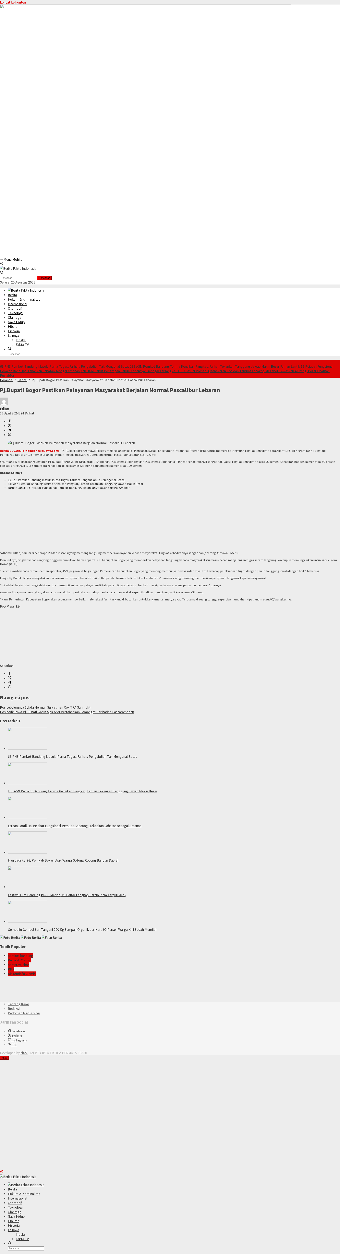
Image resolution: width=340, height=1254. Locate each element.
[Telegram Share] (9, 430)
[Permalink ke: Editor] (4, 404)
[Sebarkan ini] (9, 421)
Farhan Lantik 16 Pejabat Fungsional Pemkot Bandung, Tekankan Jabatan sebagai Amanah (69, 488)
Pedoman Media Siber (24, 1013)
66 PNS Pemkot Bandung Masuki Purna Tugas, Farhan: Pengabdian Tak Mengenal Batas (64, 366)
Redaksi (14, 1008)
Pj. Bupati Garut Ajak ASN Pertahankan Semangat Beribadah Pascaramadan (67, 712)
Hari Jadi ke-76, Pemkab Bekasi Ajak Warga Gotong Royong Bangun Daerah (63, 860)
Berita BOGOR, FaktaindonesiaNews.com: (29, 451)
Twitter (16, 1035)
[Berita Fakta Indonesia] (18, 268)
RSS (14, 1044)
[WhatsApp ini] (9, 435)
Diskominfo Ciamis (22, 973)
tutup (4, 1057)
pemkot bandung (20, 955)
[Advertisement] (118, 520)
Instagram (19, 1040)
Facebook (18, 1031)
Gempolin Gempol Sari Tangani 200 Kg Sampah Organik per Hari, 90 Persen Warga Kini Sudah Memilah (82, 929)
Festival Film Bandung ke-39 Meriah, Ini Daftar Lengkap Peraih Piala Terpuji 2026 (67, 895)
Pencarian (44, 277)
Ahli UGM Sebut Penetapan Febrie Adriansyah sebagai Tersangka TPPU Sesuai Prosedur (144, 371)
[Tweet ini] (9, 426)
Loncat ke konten (13, 2)
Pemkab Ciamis (19, 960)
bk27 (24, 1053)
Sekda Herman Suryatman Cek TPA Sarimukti (45, 707)
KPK (11, 969)
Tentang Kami (18, 1004)
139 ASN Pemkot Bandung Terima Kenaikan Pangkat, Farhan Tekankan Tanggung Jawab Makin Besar (204, 366)
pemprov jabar (18, 964)
